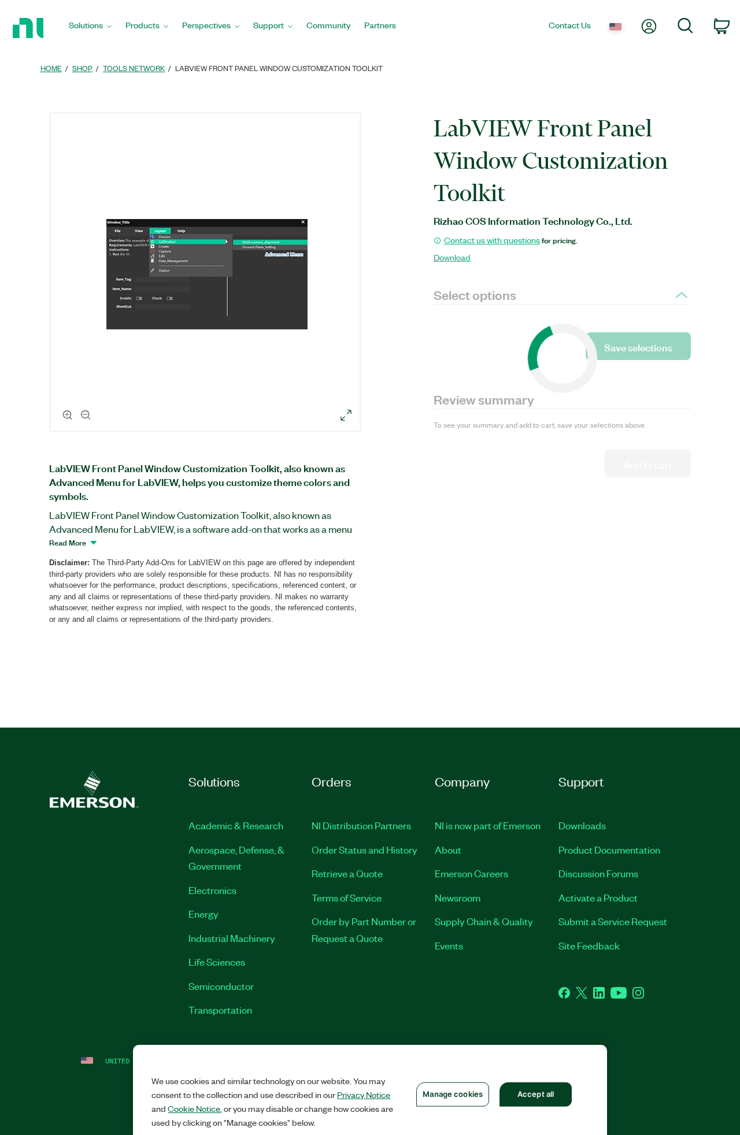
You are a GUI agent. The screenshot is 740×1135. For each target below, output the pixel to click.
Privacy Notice (363, 1094)
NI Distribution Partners (361, 825)
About (448, 849)
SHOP (82, 67)
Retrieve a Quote (347, 873)
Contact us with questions (492, 240)
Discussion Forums (598, 873)
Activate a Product (598, 897)
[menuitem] (90, 28)
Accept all (535, 1094)
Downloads (582, 825)
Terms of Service (347, 897)
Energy (203, 913)
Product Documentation (609, 849)
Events (449, 945)
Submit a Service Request (612, 921)
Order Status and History (364, 849)
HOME (51, 67)
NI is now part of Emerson (488, 825)
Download (452, 257)
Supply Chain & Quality (484, 921)
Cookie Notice (194, 1108)
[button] (207, 274)
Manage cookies (453, 1094)
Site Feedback (589, 945)
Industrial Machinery (231, 938)
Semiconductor (221, 986)
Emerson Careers (471, 873)
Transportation (220, 1009)
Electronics (212, 890)
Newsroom (457, 897)
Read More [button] (67, 542)
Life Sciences (216, 961)
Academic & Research (235, 825)
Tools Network (134, 67)
